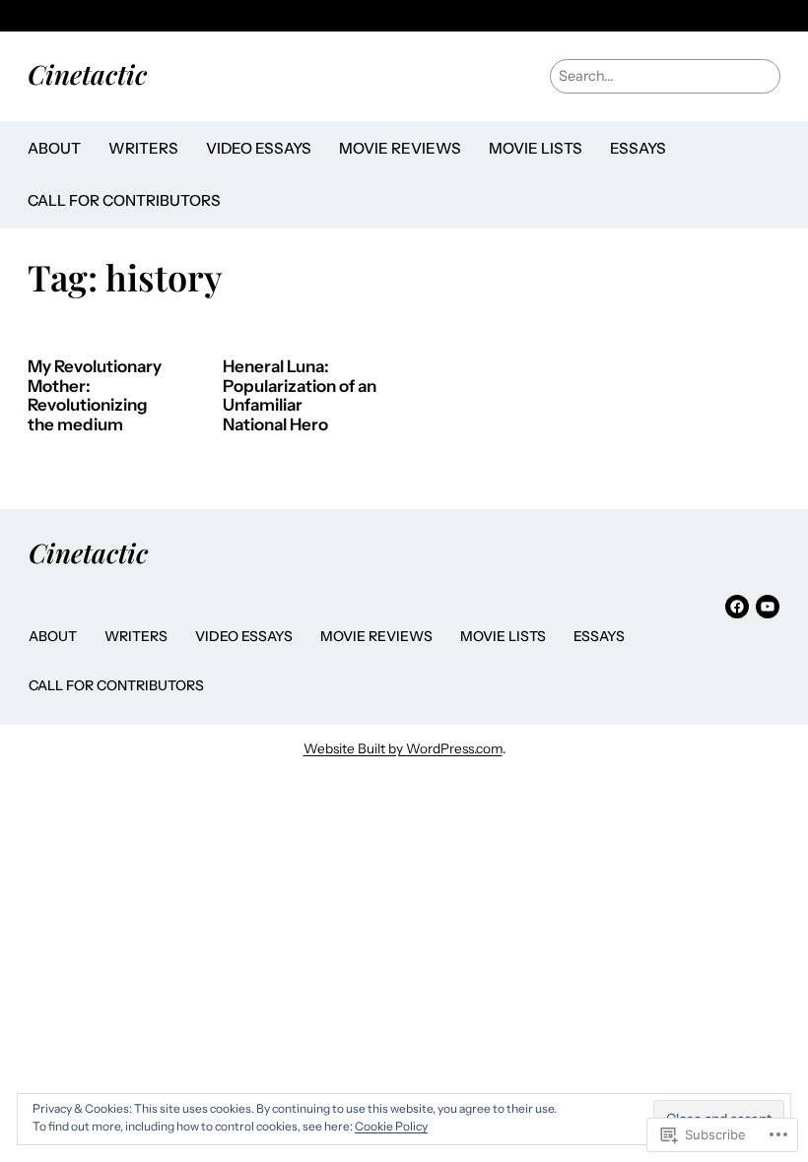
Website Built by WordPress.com (403, 748)
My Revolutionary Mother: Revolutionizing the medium (95, 395)
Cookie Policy (391, 1126)
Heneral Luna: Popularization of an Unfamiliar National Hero (299, 395)
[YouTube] (767, 606)
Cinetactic (87, 74)
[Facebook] (737, 606)
